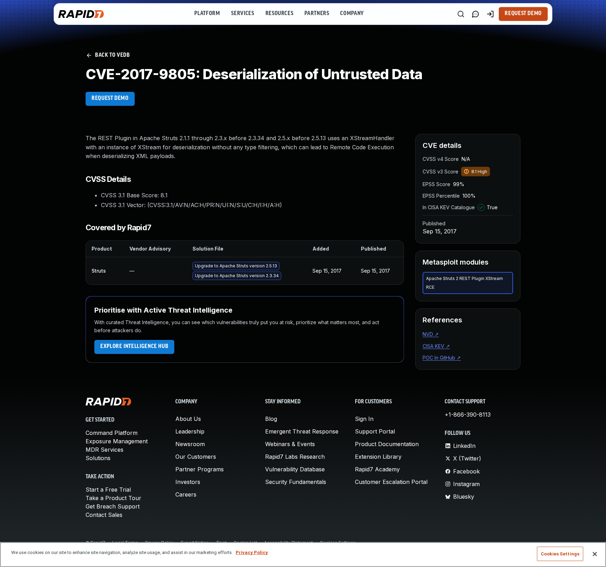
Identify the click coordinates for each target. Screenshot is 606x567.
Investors (187, 481)
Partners (316, 13)
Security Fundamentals (295, 481)
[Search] (460, 14)
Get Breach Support (113, 506)
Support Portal (375, 431)
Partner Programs (199, 469)
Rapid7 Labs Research (295, 456)
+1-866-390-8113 (468, 414)
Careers (185, 494)
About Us (188, 418)
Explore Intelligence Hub (134, 346)
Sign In (364, 418)
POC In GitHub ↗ (442, 358)
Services (242, 13)
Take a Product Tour (113, 497)
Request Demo (523, 13)
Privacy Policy (252, 552)
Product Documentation (387, 444)
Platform (207, 13)
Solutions (98, 458)
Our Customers (195, 456)
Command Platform (111, 432)
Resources (279, 13)
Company (352, 13)
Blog (271, 418)
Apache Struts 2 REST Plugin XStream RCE (464, 283)
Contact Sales (104, 514)
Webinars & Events (290, 444)
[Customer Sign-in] (490, 14)
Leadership (189, 431)
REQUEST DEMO (110, 98)
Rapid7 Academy (377, 469)
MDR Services (104, 449)
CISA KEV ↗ (436, 346)
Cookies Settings (560, 553)
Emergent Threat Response (301, 431)
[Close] (594, 554)
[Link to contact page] (475, 14)
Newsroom (190, 444)
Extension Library (378, 456)
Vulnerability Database (295, 469)
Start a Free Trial (108, 489)
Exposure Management (117, 441)
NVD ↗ (431, 334)
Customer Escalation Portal (391, 481)
